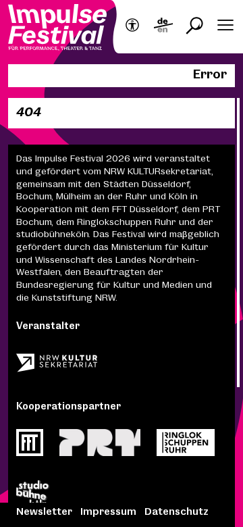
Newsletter (44, 512)
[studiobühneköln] (32, 498)
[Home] (57, 28)
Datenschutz (176, 512)
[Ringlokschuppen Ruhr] (186, 446)
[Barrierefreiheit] (132, 26)
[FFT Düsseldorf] (29, 446)
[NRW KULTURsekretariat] (56, 366)
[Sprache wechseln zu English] (163, 27)
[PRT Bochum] (99, 446)
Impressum (108, 512)
